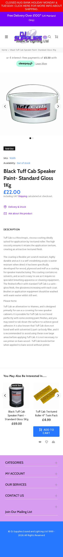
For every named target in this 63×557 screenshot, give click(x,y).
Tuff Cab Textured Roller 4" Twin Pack (46, 414)
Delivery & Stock (17, 207)
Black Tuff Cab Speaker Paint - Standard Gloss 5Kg (16, 416)
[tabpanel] (31, 104)
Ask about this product (20, 214)
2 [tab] (33, 138)
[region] (31, 6)
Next (58, 106)
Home (4, 50)
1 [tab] (30, 138)
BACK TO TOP (31, 549)
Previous (5, 106)
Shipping (22, 196)
